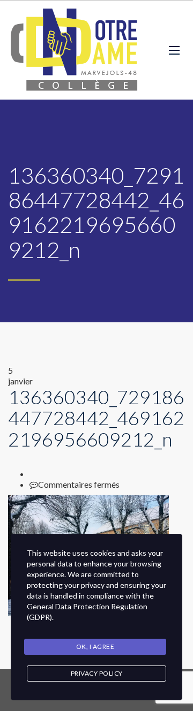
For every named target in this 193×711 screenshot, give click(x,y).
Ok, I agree (95, 646)
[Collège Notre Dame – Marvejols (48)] (75, 50)
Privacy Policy (97, 673)
